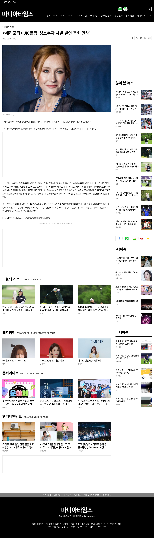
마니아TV (141, 16)
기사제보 (67, 495)
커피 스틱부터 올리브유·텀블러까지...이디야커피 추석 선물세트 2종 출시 (56, 403)
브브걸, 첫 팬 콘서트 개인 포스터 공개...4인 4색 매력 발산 (127, 288)
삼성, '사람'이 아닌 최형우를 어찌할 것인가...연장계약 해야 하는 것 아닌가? (127, 208)
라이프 (4, 407)
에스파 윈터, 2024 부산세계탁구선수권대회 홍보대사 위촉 (127, 259)
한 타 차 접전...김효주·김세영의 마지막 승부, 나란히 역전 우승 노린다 (55, 309)
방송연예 (5, 451)
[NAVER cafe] (126, 238)
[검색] (149, 9)
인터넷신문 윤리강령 (92, 495)
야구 (55, 16)
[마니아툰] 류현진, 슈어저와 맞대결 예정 (127, 400)
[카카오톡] (141, 38)
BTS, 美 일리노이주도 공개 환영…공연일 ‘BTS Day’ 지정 (92, 446)
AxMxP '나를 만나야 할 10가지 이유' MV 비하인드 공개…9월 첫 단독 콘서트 (55, 446)
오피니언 (93, 16)
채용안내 (57, 495)
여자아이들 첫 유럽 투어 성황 (127, 301)
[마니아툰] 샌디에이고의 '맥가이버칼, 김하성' (127, 371)
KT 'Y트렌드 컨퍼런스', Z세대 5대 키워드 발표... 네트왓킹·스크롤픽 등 (94, 403)
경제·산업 (130, 16)
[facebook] (119, 238)
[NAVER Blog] (134, 238)
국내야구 (118, 126)
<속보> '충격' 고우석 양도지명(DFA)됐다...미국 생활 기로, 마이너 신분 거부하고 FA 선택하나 (127, 93)
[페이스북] (132, 38)
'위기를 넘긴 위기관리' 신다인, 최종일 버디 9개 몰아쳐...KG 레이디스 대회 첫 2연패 (18, 309)
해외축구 (118, 361)
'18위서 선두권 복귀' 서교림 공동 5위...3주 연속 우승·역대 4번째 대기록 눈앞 (127, 194)
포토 (150, 16)
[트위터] (137, 38)
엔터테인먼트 (106, 16)
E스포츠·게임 (81, 16)
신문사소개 (47, 495)
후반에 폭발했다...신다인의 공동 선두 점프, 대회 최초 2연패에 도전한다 (94, 309)
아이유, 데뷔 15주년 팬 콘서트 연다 (127, 317)
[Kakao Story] (148, 238)
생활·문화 (118, 16)
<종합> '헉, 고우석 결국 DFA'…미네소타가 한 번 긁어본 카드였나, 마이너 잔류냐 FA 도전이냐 (127, 107)
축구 (62, 16)
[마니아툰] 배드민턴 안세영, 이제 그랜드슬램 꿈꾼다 (127, 385)
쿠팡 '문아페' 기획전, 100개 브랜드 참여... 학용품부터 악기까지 (18, 402)
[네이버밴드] (145, 38)
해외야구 (118, 98)
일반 (117, 390)
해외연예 (80, 451)
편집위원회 (107, 495)
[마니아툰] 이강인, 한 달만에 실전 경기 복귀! (127, 357)
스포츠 (70, 16)
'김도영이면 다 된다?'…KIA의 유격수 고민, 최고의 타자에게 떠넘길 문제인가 (126, 222)
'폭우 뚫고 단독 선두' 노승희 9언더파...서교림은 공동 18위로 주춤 (127, 179)
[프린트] (149, 38)
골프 (48, 16)
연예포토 (5, 364)
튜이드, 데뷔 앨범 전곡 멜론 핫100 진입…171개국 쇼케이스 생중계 (18, 446)
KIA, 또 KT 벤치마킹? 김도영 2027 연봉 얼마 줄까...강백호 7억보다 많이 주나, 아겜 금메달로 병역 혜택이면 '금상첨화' (127, 122)
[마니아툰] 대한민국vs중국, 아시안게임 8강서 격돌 (127, 342)
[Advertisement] (33, 154)
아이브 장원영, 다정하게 (89, 360)
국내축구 (118, 347)
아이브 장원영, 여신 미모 (52, 360)
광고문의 (77, 495)
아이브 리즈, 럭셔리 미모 (14, 360)
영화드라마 (119, 278)
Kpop (117, 264)
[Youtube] (141, 238)
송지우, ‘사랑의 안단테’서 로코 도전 (127, 273)
